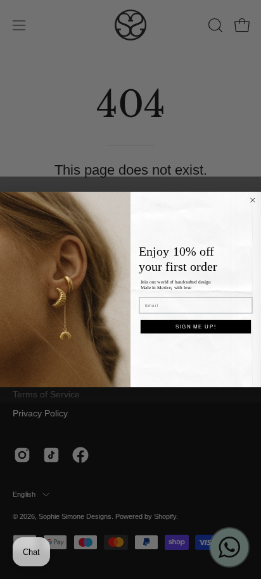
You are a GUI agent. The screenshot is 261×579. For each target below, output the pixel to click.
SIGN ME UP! (195, 326)
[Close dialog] (253, 200)
